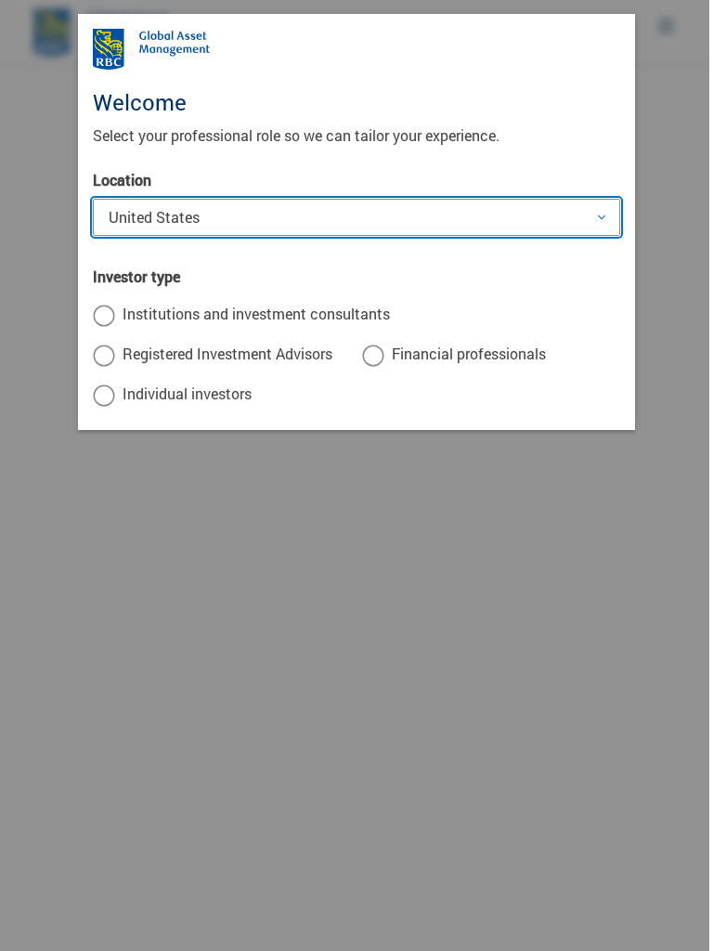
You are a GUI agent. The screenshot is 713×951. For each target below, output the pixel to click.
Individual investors (187, 393)
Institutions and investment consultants (256, 313)
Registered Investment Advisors (227, 353)
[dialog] (356, 475)
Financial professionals (469, 353)
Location (122, 179)
